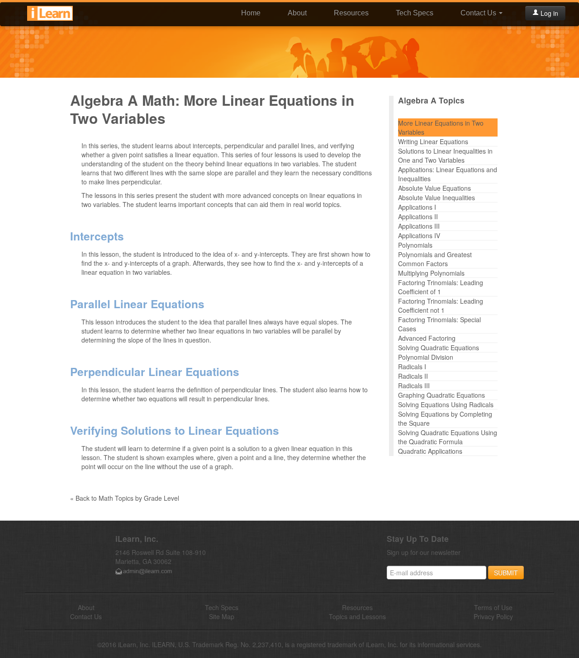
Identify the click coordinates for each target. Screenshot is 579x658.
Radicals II (413, 376)
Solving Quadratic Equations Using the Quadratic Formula (447, 437)
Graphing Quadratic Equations (441, 395)
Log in (548, 13)
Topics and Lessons (357, 616)
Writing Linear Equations (433, 141)
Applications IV (419, 235)
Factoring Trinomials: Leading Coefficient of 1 (440, 287)
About (297, 13)
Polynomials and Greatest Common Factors (435, 259)
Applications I (417, 207)
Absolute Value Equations (434, 188)
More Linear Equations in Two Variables (441, 127)
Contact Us (479, 13)
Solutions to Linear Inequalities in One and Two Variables (445, 155)
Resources (351, 13)
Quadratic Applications (430, 451)
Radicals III (414, 385)
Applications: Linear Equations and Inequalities (447, 174)
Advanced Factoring (427, 338)
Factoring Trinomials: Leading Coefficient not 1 (440, 305)
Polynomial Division (425, 357)
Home (251, 13)
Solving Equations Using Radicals (446, 404)
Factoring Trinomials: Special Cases (439, 324)
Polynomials (415, 244)
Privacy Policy (493, 616)
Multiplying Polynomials (431, 272)
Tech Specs (414, 13)
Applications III (419, 225)
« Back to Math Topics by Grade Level (124, 498)
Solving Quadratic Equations (438, 347)
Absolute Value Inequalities (436, 197)
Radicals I (412, 366)
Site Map (221, 616)
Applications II (418, 216)
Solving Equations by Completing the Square (445, 418)
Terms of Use (493, 607)
